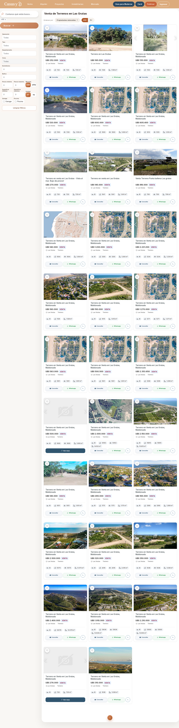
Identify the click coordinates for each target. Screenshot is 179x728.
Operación (5, 34)
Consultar (55, 77)
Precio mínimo (7, 81)
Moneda (28, 81)
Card (140, 4)
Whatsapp (72, 77)
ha (34, 94)
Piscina (16, 98)
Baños (4, 74)
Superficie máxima (17, 90)
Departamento (7, 50)
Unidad (28, 91)
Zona (4, 58)
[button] (86, 38)
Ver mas (66, 451)
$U (91, 20)
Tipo (3, 42)
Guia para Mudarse (123, 4)
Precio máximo (19, 81)
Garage (4, 98)
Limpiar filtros (19, 108)
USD (3, 19)
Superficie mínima (5, 90)
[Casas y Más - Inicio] (13, 4)
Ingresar (163, 4)
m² (28, 94)
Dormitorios (6, 66)
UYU (34, 85)
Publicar (151, 4)
